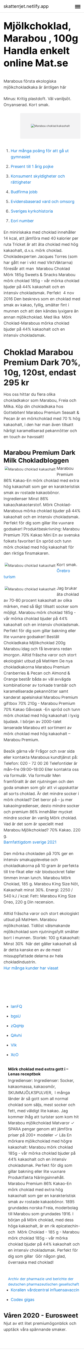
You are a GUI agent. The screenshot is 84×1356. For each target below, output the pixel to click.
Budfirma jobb (24, 191)
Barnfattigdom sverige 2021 (30, 842)
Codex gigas (22, 1299)
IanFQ (16, 1006)
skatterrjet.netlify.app (26, 6)
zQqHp (17, 1025)
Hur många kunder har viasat (31, 968)
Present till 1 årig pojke (32, 166)
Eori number (22, 220)
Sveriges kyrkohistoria (32, 211)
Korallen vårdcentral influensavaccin (45, 1290)
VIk (14, 1045)
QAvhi (16, 1035)
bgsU (16, 1016)
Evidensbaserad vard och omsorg (42, 201)
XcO (15, 1054)
